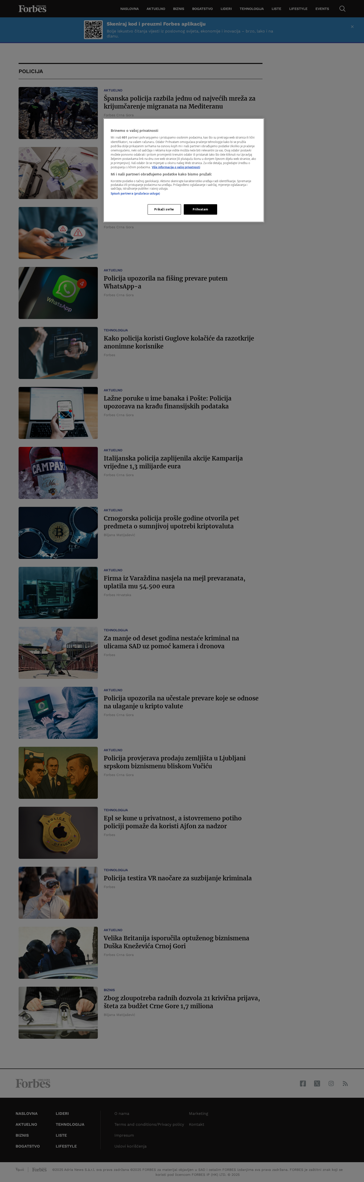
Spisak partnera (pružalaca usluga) (135, 193)
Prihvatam (200, 209)
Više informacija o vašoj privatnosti (176, 167)
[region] (183, 170)
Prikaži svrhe (164, 209)
